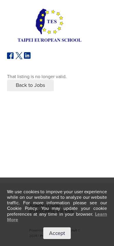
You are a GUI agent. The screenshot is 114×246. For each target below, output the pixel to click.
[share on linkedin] (27, 58)
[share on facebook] (10, 58)
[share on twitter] (19, 58)
